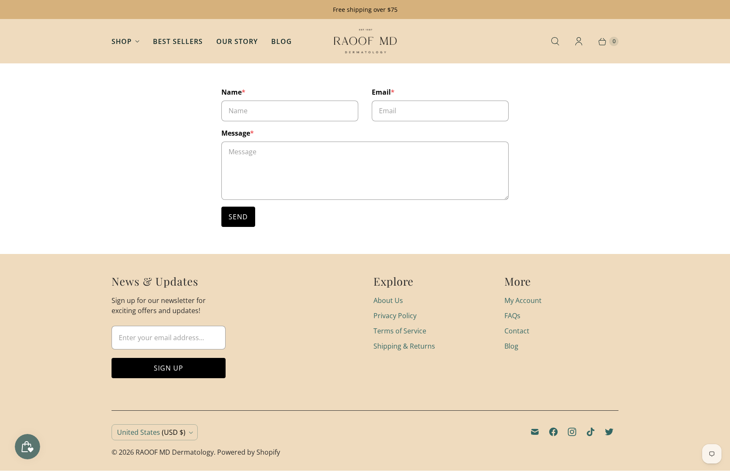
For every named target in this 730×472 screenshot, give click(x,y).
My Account (523, 300)
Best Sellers (178, 41)
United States (151, 432)
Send (238, 216)
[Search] (555, 41)
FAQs (512, 315)
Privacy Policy (395, 315)
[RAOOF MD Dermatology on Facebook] (553, 431)
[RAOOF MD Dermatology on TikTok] (590, 431)
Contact (516, 331)
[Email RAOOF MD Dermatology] (535, 431)
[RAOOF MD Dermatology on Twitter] (609, 431)
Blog (281, 41)
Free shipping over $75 (365, 9)
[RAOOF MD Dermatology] (365, 41)
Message (237, 133)
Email (383, 92)
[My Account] (579, 41)
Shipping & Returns (404, 346)
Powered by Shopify (248, 452)
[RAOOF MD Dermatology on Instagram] (572, 431)
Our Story (237, 41)
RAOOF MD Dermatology (175, 452)
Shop (122, 41)
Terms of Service (399, 331)
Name (233, 92)
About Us (388, 300)
